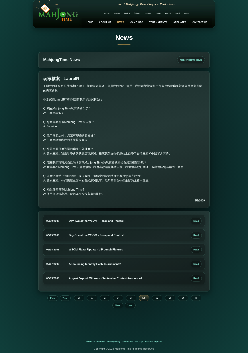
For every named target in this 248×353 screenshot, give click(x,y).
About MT (105, 22)
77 (157, 298)
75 (131, 298)
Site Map (139, 341)
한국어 (186, 13)
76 (144, 298)
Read (196, 221)
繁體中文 (137, 13)
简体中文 (127, 13)
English (117, 13)
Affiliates (179, 22)
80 (196, 298)
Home (89, 22)
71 (79, 298)
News (120, 22)
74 (118, 298)
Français (158, 13)
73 (105, 298)
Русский (168, 13)
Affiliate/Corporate (153, 341)
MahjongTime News (191, 59)
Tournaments (158, 22)
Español (148, 13)
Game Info (136, 22)
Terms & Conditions (95, 341)
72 (92, 298)
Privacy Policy (113, 341)
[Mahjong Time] (56, 14)
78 (170, 298)
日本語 (177, 13)
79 (183, 298)
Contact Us (199, 22)
